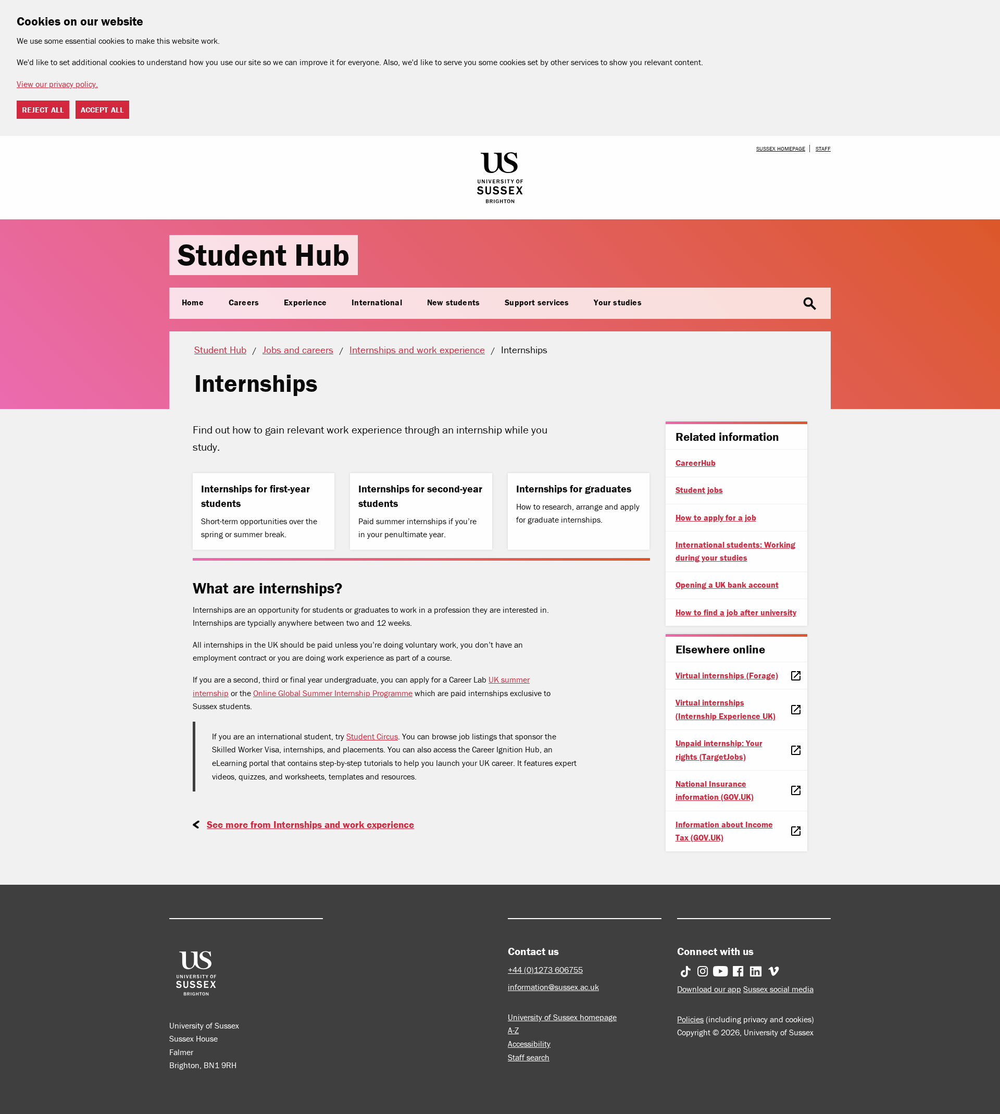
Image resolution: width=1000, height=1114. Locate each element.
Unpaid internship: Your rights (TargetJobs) (719, 750)
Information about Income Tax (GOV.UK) (724, 831)
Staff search (528, 1057)
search (810, 303)
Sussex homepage (780, 148)
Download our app (709, 989)
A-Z (513, 1030)
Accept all (102, 110)
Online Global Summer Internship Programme (333, 693)
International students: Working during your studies (735, 551)
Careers (244, 302)
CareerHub (696, 462)
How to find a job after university (736, 612)
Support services (537, 302)
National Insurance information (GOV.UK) (715, 790)
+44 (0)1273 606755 (545, 969)
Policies (690, 1019)
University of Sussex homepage (562, 1017)
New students (453, 302)
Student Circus (372, 736)
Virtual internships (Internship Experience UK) (726, 709)
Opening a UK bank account (727, 584)
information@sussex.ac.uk (553, 987)
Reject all (43, 110)
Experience (305, 302)
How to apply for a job (716, 517)
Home (193, 302)
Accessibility (529, 1043)
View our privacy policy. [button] (57, 84)
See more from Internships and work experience (310, 824)
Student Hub (263, 254)
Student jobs (699, 490)
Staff (823, 148)
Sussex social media (778, 989)
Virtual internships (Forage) (727, 675)
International (377, 302)
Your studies (617, 302)
